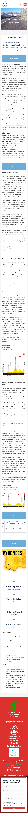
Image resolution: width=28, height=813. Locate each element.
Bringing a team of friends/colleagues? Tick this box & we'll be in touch (13, 804)
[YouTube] (14, 743)
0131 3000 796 (14, 740)
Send (14, 808)
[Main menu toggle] (25, 4)
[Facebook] (11, 743)
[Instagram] (17, 743)
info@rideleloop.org (14, 738)
